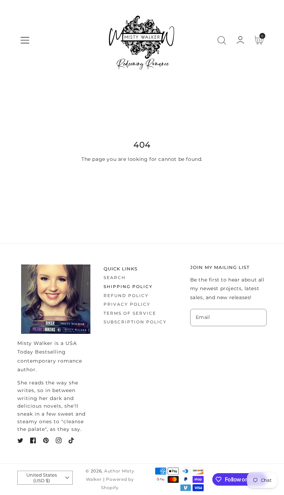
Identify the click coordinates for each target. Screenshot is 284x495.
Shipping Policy (128, 286)
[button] (25, 40)
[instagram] (59, 441)
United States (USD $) (41, 477)
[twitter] (20, 441)
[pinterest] (46, 441)
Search (115, 277)
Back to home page (142, 182)
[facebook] (33, 441)
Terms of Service (130, 313)
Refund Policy (126, 295)
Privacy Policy (127, 304)
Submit (228, 339)
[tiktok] (71, 441)
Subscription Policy (135, 321)
